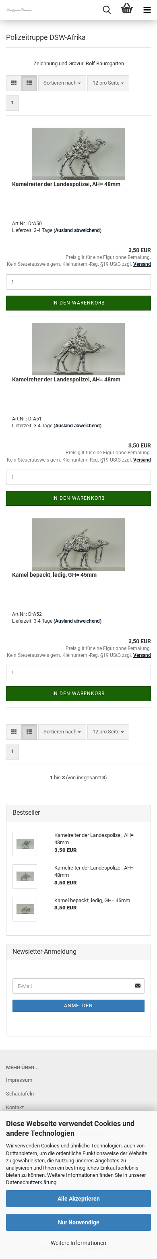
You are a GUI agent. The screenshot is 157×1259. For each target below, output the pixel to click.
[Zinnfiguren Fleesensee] (16, 10)
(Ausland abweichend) (77, 230)
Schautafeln (20, 1094)
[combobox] (62, 83)
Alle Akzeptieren (79, 1198)
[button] (14, 83)
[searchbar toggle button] (107, 10)
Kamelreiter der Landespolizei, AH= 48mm (66, 184)
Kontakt (15, 1107)
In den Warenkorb (78, 303)
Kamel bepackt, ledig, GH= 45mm (54, 575)
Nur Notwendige (78, 1222)
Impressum (19, 1080)
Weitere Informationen (78, 1243)
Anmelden (78, 1005)
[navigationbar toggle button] (147, 10)
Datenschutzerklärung (31, 1182)
